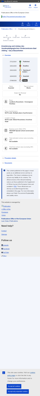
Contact (4, 231)
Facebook (6, 249)
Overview (8, 55)
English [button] (36, 7)
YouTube (6, 252)
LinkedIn (6, 245)
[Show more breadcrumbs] (15, 29)
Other (5, 256)
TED (15, 186)
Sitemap (4, 234)
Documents (8, 163)
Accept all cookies (14, 386)
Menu (36, 25)
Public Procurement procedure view (13, 16)
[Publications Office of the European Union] (8, 6)
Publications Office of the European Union (16, 219)
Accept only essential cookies (18, 391)
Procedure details (10, 158)
